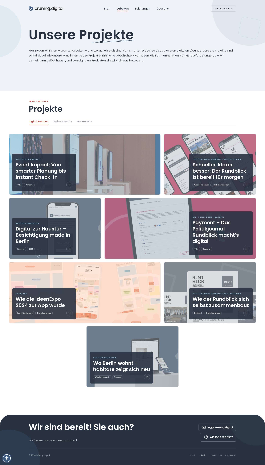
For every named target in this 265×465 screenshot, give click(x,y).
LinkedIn (202, 455)
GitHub (192, 455)
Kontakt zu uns (222, 8)
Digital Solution (38, 121)
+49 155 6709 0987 (221, 437)
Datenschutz (216, 455)
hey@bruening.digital (220, 427)
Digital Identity (62, 121)
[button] (7, 458)
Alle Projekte (84, 121)
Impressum (230, 455)
